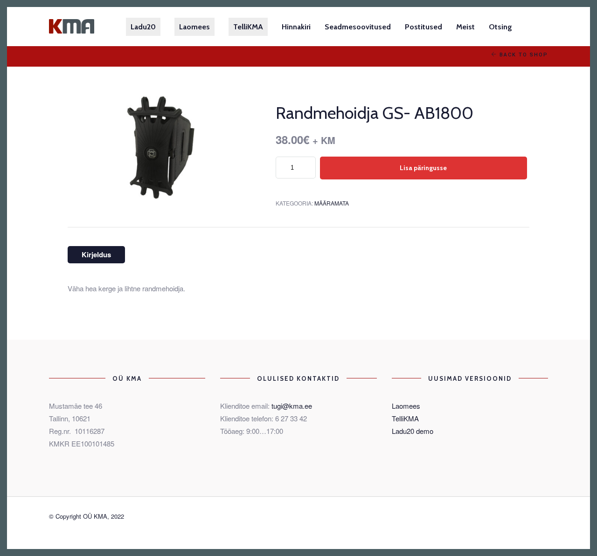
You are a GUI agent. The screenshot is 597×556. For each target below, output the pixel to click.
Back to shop (522, 55)
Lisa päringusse (423, 168)
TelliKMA (405, 418)
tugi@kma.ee (291, 406)
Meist (465, 26)
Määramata (331, 203)
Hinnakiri (296, 26)
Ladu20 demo (412, 431)
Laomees (406, 406)
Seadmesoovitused (358, 26)
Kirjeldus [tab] (96, 254)
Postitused (423, 26)
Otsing (500, 26)
